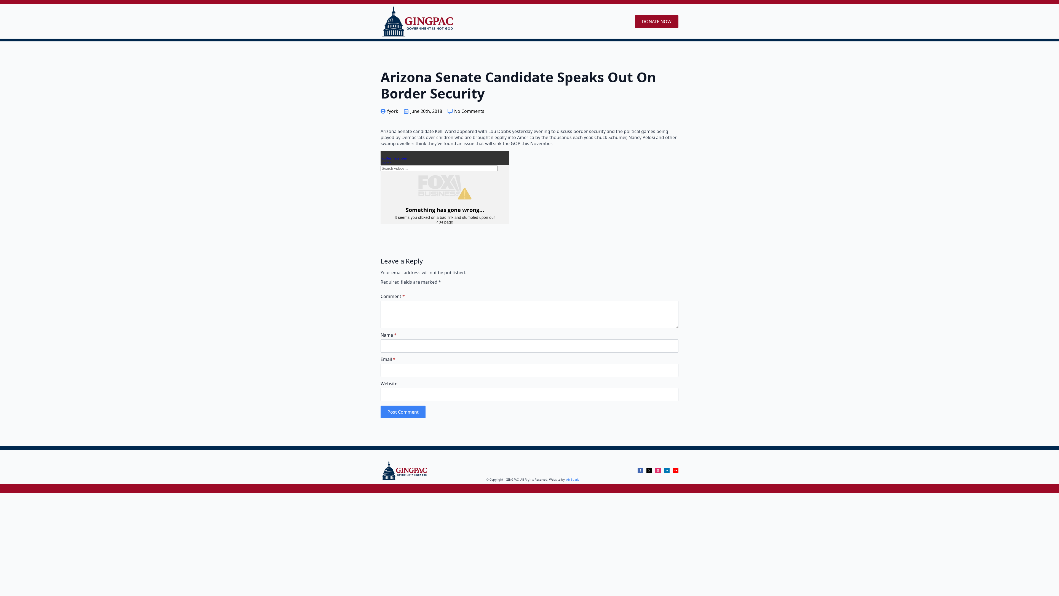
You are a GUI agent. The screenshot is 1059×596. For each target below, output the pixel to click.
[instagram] (658, 470)
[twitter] (649, 470)
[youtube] (675, 470)
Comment (393, 296)
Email (388, 359)
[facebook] (640, 470)
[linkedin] (667, 470)
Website (389, 383)
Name (389, 335)
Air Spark (572, 479)
